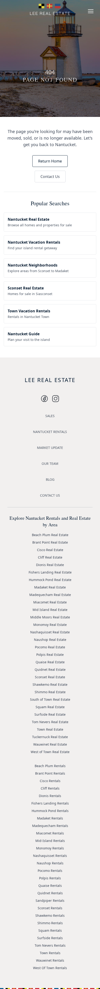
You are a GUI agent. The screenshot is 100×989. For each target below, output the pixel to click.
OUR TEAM (50, 463)
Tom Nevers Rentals (50, 945)
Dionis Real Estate (50, 565)
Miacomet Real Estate (50, 602)
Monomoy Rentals (50, 848)
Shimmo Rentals (50, 923)
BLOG (50, 479)
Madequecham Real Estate (50, 594)
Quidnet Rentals (50, 893)
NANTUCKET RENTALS (50, 432)
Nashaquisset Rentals (50, 855)
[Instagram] (44, 398)
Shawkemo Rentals (50, 915)
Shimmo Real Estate (50, 692)
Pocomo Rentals (50, 870)
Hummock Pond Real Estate (50, 580)
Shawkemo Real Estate (50, 684)
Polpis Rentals (50, 878)
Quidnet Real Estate (50, 669)
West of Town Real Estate (50, 752)
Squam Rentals (50, 930)
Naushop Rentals (50, 863)
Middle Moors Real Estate (50, 617)
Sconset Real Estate (50, 677)
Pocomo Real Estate (50, 647)
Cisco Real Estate (50, 550)
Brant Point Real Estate (50, 542)
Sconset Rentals (50, 908)
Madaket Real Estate (50, 587)
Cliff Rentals (50, 788)
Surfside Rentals (50, 938)
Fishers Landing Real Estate (50, 572)
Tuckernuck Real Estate (50, 737)
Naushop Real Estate (50, 639)
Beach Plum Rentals (50, 766)
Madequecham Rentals (50, 825)
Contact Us (50, 176)
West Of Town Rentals (50, 968)
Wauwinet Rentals (50, 960)
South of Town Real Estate (50, 699)
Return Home (50, 161)
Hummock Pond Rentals (50, 811)
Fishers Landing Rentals (50, 803)
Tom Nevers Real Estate (50, 722)
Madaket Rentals (50, 818)
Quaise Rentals (50, 885)
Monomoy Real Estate (50, 624)
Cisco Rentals (50, 781)
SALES (50, 416)
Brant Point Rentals (50, 773)
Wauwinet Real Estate (50, 744)
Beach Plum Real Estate (50, 535)
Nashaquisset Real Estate (50, 632)
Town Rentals (50, 953)
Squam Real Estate (50, 707)
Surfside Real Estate (50, 714)
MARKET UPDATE (50, 447)
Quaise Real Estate (50, 662)
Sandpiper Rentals (50, 900)
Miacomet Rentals (50, 833)
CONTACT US (50, 495)
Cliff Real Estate (50, 557)
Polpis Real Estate (50, 654)
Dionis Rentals (50, 796)
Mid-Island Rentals (50, 840)
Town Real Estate (50, 729)
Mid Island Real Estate (50, 609)
